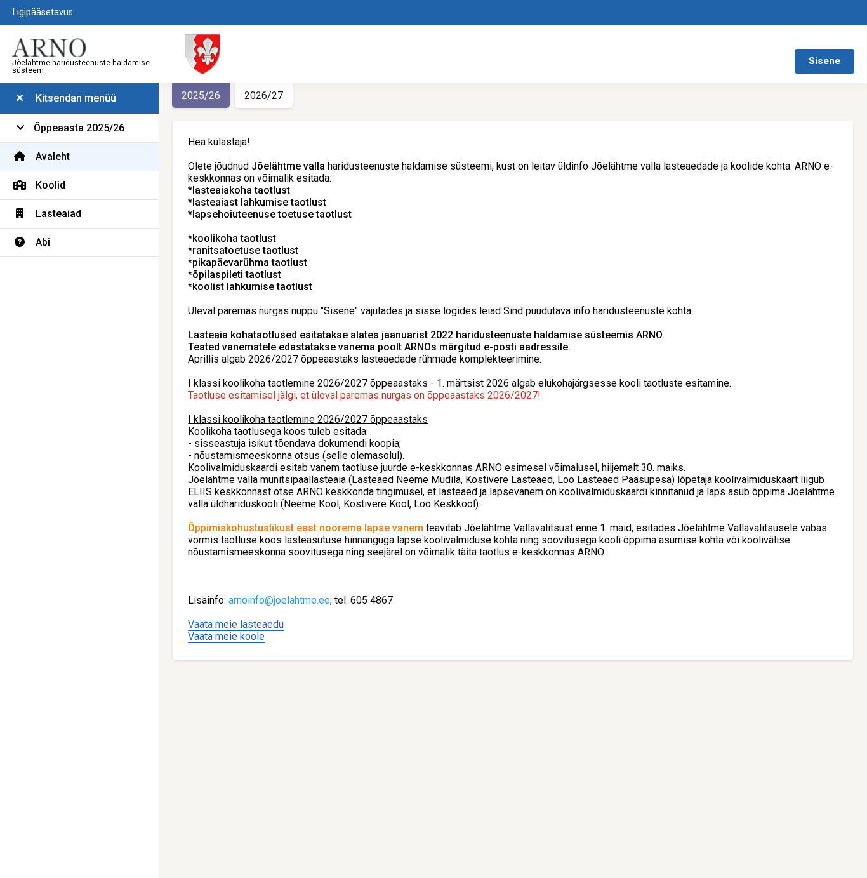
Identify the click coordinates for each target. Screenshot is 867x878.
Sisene (824, 61)
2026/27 (263, 96)
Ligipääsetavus (43, 12)
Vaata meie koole (226, 636)
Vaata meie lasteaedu (236, 624)
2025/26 (201, 96)
